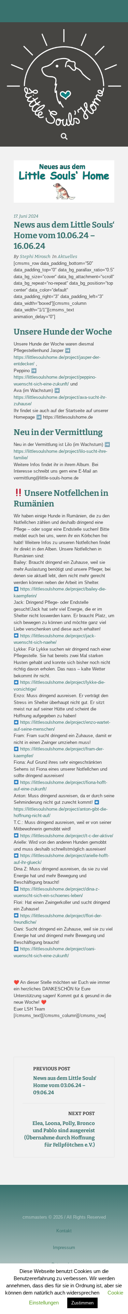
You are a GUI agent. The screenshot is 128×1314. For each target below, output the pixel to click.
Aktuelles (67, 256)
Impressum (64, 1247)
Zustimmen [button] (82, 1302)
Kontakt (64, 1230)
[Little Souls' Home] (64, 77)
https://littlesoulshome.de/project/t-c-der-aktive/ (66, 835)
